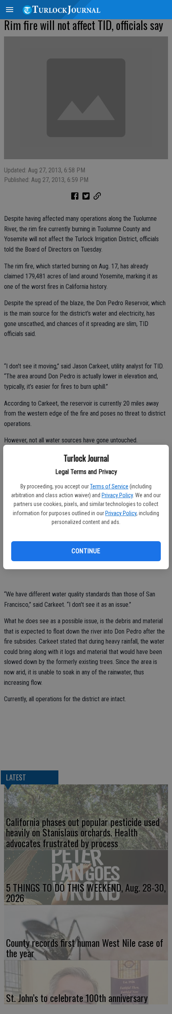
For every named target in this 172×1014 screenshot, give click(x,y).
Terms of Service (109, 486)
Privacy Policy (117, 495)
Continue (86, 551)
